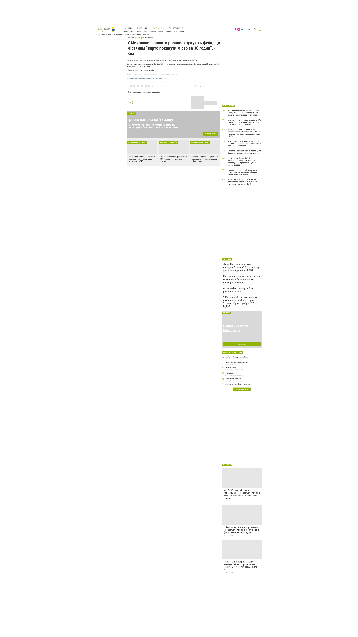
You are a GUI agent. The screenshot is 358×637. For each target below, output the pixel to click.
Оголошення (177, 28)
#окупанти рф (150, 79)
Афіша (126, 31)
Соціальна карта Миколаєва (236, 328)
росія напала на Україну (151, 119)
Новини (130, 28)
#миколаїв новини (160, 79)
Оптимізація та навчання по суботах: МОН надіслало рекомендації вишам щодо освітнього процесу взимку (245, 122)
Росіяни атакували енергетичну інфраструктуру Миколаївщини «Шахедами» (205, 159)
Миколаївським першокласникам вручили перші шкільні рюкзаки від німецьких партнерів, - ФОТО (242, 181)
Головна (98, 34)
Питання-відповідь (179, 31)
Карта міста (161, 31)
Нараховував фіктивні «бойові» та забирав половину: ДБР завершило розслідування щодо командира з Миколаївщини (242, 161)
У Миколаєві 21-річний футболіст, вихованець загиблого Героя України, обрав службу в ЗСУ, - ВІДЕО (241, 302)
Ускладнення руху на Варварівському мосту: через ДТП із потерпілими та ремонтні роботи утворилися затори (243, 112)
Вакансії (139, 31)
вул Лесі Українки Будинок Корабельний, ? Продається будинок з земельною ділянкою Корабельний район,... (242, 494)
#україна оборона (132, 79)
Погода (145, 31)
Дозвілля (132, 31)
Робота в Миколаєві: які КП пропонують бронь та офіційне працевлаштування (244, 152)
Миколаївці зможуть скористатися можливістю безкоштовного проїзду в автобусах (241, 279)
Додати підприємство (241, 389)
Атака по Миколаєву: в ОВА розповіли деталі (238, 290)
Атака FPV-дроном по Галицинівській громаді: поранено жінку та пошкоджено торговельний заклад (244, 143)
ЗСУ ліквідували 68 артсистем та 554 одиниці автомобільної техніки (173, 159)
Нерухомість (152, 31)
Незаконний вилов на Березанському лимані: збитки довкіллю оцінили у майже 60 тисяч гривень (243, 172)
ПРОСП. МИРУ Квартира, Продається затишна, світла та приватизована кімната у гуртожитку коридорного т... (241, 565)
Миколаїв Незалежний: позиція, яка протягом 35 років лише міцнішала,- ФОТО (142, 159)
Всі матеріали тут (210, 134)
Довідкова (169, 31)
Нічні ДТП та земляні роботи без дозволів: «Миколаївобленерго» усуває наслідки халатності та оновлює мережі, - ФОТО (244, 132)
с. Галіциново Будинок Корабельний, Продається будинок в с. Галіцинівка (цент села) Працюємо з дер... (241, 530)
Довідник (142, 28)
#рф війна (142, 79)
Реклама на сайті (159, 28)
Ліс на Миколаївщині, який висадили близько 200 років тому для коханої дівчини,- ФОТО (241, 267)
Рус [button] (249, 29)
